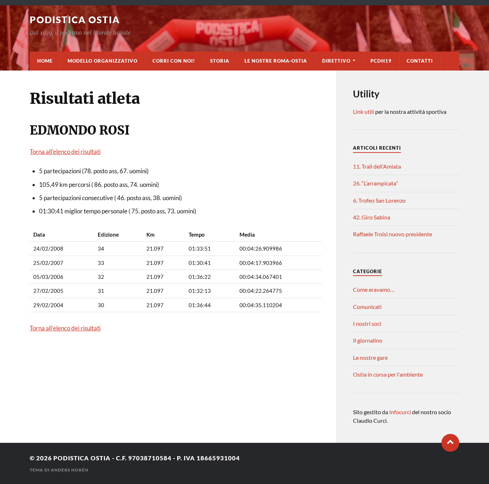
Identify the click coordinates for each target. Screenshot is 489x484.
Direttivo (336, 61)
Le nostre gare (370, 357)
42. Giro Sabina (371, 217)
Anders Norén (69, 470)
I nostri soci (367, 323)
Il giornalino (367, 340)
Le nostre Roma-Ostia (276, 61)
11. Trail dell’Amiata (377, 166)
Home (45, 61)
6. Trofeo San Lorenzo (379, 200)
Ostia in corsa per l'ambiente (388, 374)
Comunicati (367, 306)
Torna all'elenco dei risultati (65, 151)
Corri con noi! (173, 61)
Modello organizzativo (102, 61)
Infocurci (400, 411)
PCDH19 (381, 61)
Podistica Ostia (75, 19)
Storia (219, 61)
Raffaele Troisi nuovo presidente (392, 234)
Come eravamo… (373, 289)
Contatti (420, 61)
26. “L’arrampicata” (375, 183)
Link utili (363, 111)
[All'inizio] (450, 443)
